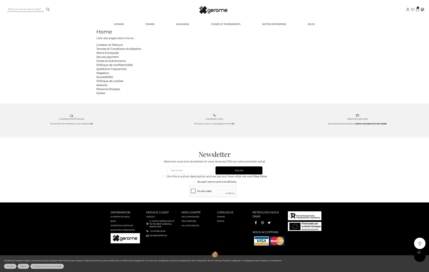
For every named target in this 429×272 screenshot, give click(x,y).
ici (92, 123)
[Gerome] (213, 9)
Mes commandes (190, 217)
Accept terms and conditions (216, 181)
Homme (221, 217)
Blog (311, 24)
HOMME (119, 24)
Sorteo (100, 93)
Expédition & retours (122, 225)
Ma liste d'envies (190, 225)
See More (260, 176)
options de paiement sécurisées (371, 123)
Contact (150, 217)
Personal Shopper (108, 89)
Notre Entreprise (274, 24)
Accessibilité (104, 77)
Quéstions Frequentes (111, 69)
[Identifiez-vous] (407, 9)
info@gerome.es (158, 235)
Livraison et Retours (109, 44)
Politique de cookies (110, 81)
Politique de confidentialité (114, 65)
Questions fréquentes (123, 230)
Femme (220, 221)
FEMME (149, 24)
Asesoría (101, 85)
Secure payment (107, 56)
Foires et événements (225, 24)
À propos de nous (120, 217)
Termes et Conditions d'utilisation (118, 48)
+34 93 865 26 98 (157, 231)
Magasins (182, 24)
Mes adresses (188, 221)
